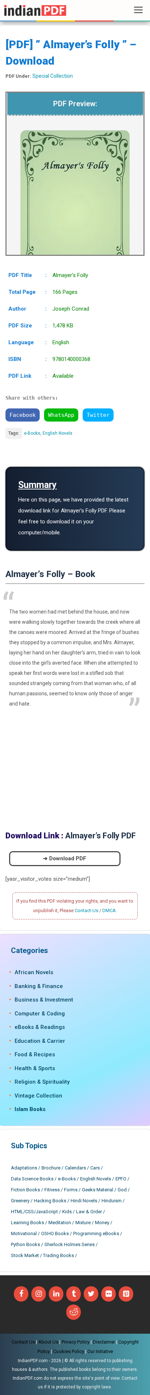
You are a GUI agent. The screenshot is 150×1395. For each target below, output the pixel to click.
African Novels (34, 972)
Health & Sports (35, 1068)
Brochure (51, 1168)
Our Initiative (100, 1351)
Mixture (83, 1222)
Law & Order (89, 1211)
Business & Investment (44, 999)
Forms (71, 1189)
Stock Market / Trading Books (42, 1255)
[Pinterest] (126, 1294)
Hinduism (112, 1200)
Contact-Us (86, 910)
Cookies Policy (68, 1351)
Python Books (25, 1244)
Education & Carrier (40, 1041)
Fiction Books (25, 1189)
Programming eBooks (96, 1233)
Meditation (59, 1222)
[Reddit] (73, 1312)
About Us (48, 1342)
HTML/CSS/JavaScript (34, 1211)
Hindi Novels (84, 1200)
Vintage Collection (38, 1095)
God (122, 1189)
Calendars (75, 1168)
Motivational (24, 1233)
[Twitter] (91, 1294)
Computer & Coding (40, 1013)
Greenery (20, 1200)
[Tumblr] (73, 1294)
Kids (67, 1211)
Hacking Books (50, 1200)
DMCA (109, 910)
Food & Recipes (35, 1054)
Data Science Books (32, 1178)
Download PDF (67, 858)
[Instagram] (38, 1294)
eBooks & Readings (40, 1027)
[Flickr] (108, 1294)
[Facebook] (21, 1294)
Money (102, 1222)
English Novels (57, 433)
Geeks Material (97, 1189)
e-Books (32, 433)
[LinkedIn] (56, 1294)
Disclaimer (104, 1342)
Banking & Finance (39, 986)
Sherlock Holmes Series (69, 1244)
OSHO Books (55, 1233)
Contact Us (23, 1342)
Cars (95, 1168)
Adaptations (24, 1168)
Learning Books (27, 1222)
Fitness (52, 1189)
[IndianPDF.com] (35, 10)
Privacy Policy (76, 1342)
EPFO (120, 1178)
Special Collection (52, 76)
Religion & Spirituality (42, 1082)
